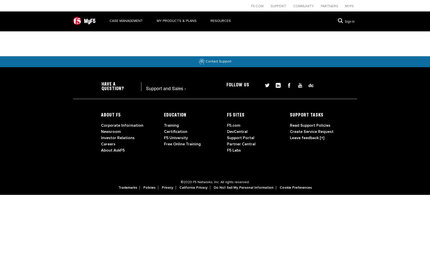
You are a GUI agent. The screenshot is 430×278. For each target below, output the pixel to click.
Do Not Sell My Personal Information (243, 187)
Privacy (167, 187)
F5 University (176, 137)
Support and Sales (166, 88)
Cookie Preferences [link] (296, 187)
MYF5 (349, 6)
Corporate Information (122, 125)
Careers (108, 144)
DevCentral (237, 131)
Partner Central (241, 144)
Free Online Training (182, 144)
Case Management (126, 21)
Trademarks (127, 187)
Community (304, 6)
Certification (175, 131)
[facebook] (287, 84)
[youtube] (298, 84)
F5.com (258, 6)
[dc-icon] (309, 84)
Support (278, 6)
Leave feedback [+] (307, 137)
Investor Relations (118, 137)
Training (171, 125)
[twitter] (265, 84)
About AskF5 (113, 150)
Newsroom (111, 131)
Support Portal (240, 137)
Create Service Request (311, 131)
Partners (330, 6)
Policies (149, 187)
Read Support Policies (310, 125)
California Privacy (193, 187)
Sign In (350, 22)
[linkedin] (276, 84)
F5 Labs (234, 150)
